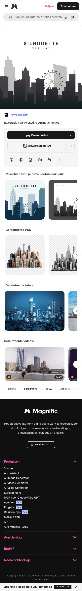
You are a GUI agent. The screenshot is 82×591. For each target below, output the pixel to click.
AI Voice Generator (16, 488)
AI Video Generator (16, 483)
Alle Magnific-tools (16, 527)
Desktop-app (15, 512)
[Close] (76, 586)
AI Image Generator (16, 478)
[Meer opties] (59, 160)
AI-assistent (11, 473)
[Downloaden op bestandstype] (71, 135)
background (30, 389)
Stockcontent (12, 493)
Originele (26, 34)
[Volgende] (76, 200)
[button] (41, 444)
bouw (49, 389)
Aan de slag (13, 537)
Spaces (9, 468)
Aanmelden (68, 6)
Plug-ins (12, 507)
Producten (12, 461)
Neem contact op (17, 560)
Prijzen (50, 6)
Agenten (12, 502)
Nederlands (41, 444)
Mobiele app (12, 517)
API (6, 522)
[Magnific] (41, 412)
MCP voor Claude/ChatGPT (22, 497)
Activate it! (62, 586)
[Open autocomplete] (8, 17)
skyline (12, 389)
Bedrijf (9, 548)
